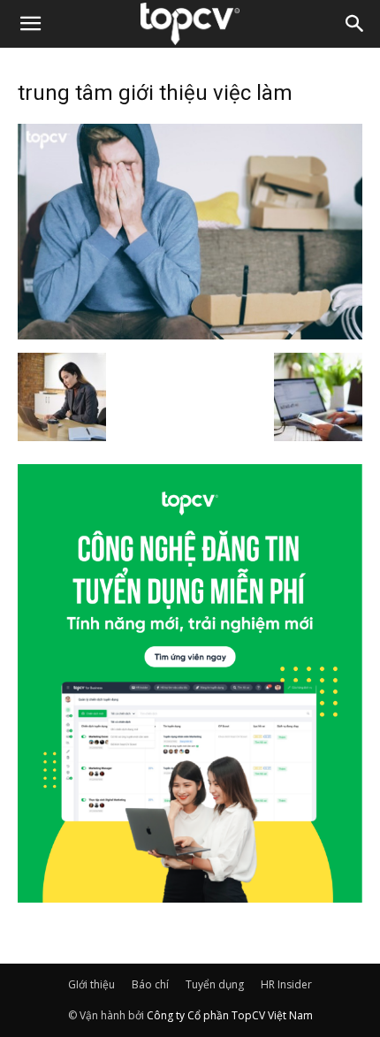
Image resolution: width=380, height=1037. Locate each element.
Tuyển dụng (215, 984)
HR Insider (286, 984)
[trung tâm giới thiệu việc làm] (190, 334)
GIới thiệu (91, 984)
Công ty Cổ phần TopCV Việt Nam (230, 1015)
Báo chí (150, 984)
